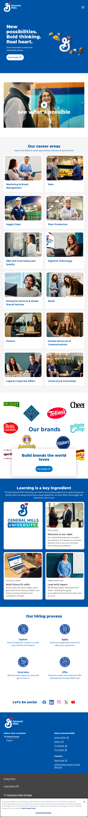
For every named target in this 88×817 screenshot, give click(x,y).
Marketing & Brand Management (18, 186)
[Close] (84, 801)
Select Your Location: (15, 733)
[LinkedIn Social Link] (51, 702)
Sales (51, 184)
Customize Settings (43, 813)
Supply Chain (13, 224)
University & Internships (62, 381)
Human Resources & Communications (61, 342)
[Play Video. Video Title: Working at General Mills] (44, 105)
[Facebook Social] (44, 702)
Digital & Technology (60, 261)
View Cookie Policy (28, 808)
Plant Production (58, 224)
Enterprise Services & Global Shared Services (22, 302)
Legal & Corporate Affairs (20, 381)
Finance (10, 341)
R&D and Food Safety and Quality (20, 262)
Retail (51, 301)
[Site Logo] (12, 6)
